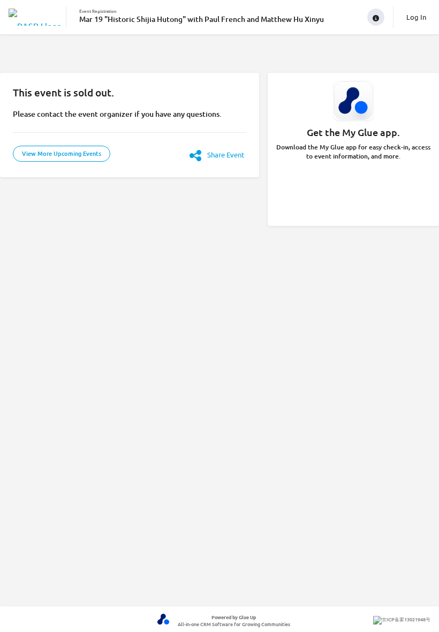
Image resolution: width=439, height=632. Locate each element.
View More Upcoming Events (61, 153)
